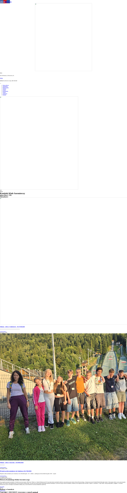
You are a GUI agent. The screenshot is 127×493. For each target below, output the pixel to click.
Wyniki (4, 90)
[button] (2, 486)
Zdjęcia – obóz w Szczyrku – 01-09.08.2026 (11, 462)
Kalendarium (5, 91)
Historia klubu (6, 87)
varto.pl (35, 492)
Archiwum (5, 93)
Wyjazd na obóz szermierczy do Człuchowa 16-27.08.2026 (15, 471)
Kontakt (4, 94)
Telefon (1, 78)
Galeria (4, 92)
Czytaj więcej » (3, 331)
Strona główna (6, 85)
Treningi (4, 88)
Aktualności (5, 86)
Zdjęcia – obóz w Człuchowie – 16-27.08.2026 (12, 326)
